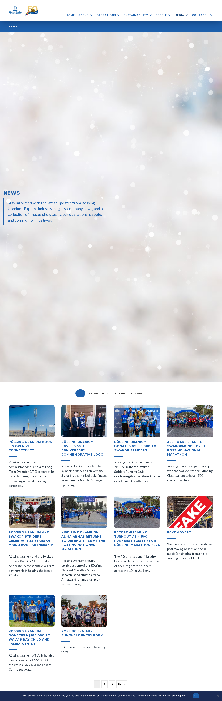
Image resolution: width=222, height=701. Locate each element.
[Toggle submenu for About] (91, 15)
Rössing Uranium (128, 393)
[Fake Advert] (190, 541)
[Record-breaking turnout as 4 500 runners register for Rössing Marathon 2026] (137, 541)
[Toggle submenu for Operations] (118, 15)
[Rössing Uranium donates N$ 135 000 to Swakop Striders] (137, 447)
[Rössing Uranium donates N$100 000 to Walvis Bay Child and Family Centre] (31, 634)
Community (98, 393)
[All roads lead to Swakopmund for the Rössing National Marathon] (190, 447)
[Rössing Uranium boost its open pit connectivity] (31, 447)
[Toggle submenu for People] (169, 15)
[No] (217, 696)
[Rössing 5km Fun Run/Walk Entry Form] (84, 634)
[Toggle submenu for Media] (187, 15)
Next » (121, 684)
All (80, 393)
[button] (212, 15)
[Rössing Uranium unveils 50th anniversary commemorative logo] (84, 447)
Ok (196, 695)
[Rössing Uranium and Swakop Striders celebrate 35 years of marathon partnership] (31, 541)
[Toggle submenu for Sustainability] (150, 15)
